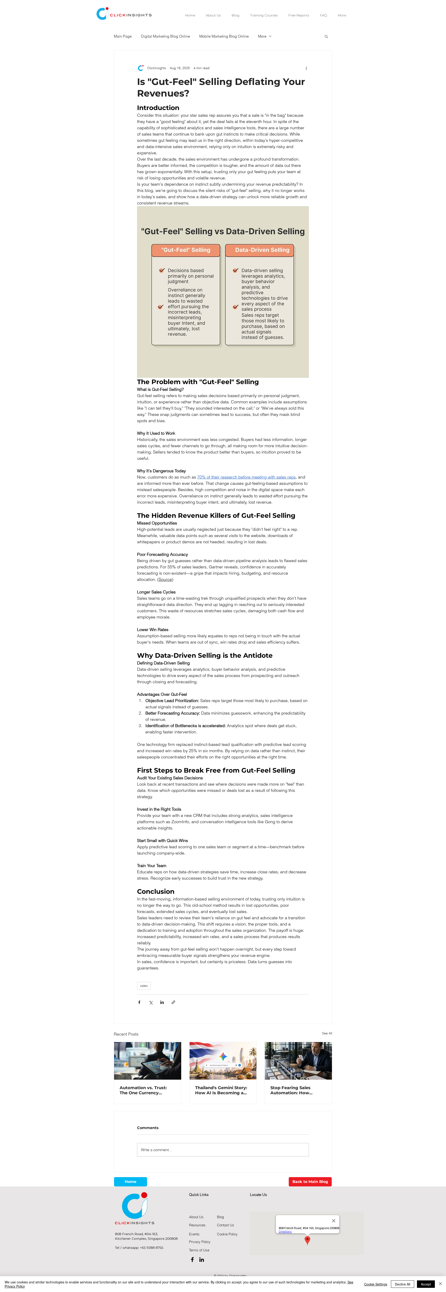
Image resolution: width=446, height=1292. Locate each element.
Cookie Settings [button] (375, 1284)
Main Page (123, 36)
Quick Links (199, 1194)
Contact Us (225, 1225)
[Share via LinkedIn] (162, 1002)
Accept (426, 1284)
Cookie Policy (227, 1234)
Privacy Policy (199, 1242)
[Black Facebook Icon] (192, 1259)
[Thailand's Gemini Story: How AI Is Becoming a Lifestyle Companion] (223, 1061)
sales (144, 986)
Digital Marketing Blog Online (165, 36)
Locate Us (258, 1194)
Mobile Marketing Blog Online (224, 36)
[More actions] (306, 68)
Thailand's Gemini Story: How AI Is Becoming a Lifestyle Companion (221, 1090)
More (262, 36)
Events (194, 1234)
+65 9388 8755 (151, 1248)
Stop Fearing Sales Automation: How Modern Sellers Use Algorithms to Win (291, 1090)
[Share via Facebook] (139, 1002)
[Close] (440, 1284)
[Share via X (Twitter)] (150, 1002)
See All (327, 1033)
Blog (220, 1217)
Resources (197, 1225)
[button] (326, 36)
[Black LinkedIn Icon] (201, 1259)
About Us (196, 1217)
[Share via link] (173, 1002)
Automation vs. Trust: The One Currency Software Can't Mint (143, 1090)
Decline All (402, 1284)
